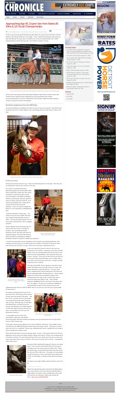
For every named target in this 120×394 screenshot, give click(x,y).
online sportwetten (76, 20)
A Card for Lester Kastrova (74, 55)
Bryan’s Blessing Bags (73, 70)
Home (8, 17)
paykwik (6, 393)
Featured (31, 13)
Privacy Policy (49, 390)
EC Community (88, 13)
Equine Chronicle (51, 386)
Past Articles (40, 17)
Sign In (60, 383)
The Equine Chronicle (70, 390)
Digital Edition (11, 13)
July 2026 (69, 96)
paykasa (83, 20)
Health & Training (64, 13)
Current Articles (24, 31)
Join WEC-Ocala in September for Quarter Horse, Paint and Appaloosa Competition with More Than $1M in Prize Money (79, 51)
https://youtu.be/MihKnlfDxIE (39, 377)
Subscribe (30, 17)
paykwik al (67, 20)
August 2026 (70, 94)
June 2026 (69, 99)
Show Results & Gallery (46, 13)
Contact (22, 17)
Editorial (22, 13)
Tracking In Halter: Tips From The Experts (78, 66)
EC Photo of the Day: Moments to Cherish (78, 62)
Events (15, 17)
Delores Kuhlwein (43, 31)
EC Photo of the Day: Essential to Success (78, 78)
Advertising (77, 13)
